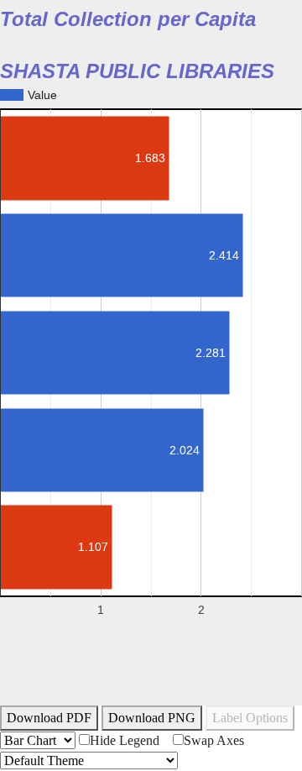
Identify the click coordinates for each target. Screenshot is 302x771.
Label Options (250, 718)
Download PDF (49, 718)
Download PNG (151, 718)
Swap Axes (214, 740)
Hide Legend (124, 740)
